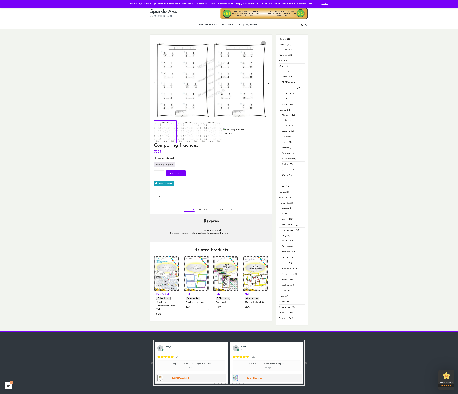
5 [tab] (229, 383)
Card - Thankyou (196, 378)
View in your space (164, 164)
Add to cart (176, 173)
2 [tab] (218, 383)
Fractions (178, 196)
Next (306, 363)
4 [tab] (225, 383)
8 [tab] (240, 383)
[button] (263, 43)
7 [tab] (236, 383)
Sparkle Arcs (163, 11)
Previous (152, 363)
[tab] (189, 210)
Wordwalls (165, 294)
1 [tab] (214, 383)
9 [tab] (243, 383)
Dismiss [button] (325, 4)
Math (170, 196)
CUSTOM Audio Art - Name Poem (279, 378)
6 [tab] (232, 383)
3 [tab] (222, 383)
